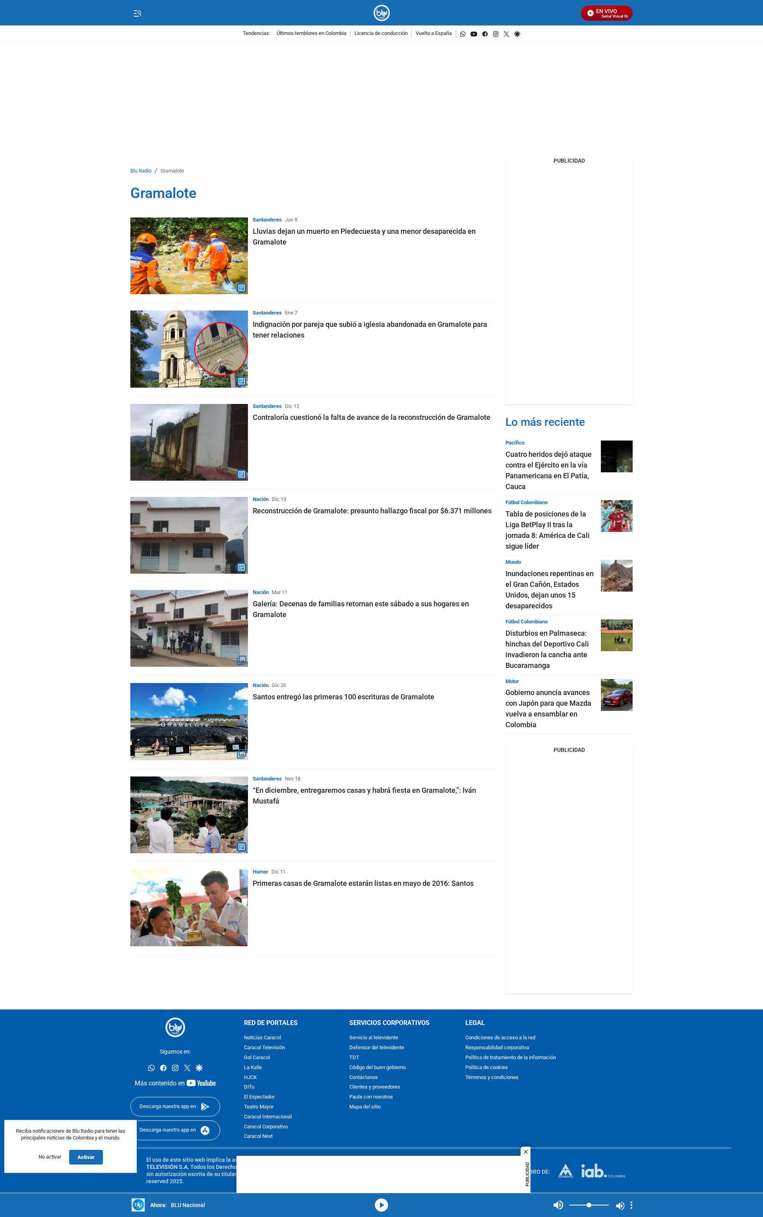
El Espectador (259, 1097)
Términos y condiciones (492, 1077)
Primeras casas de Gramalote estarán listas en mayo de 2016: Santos (363, 883)
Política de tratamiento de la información (510, 1057)
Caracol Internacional (268, 1117)
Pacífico (515, 443)
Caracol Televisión (264, 1048)
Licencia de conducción (381, 34)
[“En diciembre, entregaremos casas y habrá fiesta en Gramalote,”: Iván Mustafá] (189, 814)
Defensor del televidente (376, 1048)
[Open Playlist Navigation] (631, 1205)
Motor (512, 681)
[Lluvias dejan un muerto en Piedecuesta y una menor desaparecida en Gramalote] (189, 255)
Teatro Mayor (258, 1107)
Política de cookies (486, 1067)
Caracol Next (258, 1136)
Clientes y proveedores (374, 1087)
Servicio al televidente (373, 1038)
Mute (558, 1205)
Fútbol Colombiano (526, 502)
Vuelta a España (434, 34)
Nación (261, 499)
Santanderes (267, 220)
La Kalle (253, 1067)
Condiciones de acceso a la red (500, 1038)
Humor (260, 872)
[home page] (382, 13)
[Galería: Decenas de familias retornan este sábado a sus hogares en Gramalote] (189, 628)
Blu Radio (140, 171)
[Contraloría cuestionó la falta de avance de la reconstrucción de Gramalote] (189, 442)
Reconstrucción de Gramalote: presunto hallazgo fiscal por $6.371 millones (372, 511)
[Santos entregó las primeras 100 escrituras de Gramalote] (189, 721)
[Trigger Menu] (137, 13)
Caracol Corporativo (266, 1127)
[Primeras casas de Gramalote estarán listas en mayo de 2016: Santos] (189, 908)
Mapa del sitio (365, 1107)
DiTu (249, 1087)
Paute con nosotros (371, 1097)
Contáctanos (363, 1077)
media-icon (381, 1205)
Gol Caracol (257, 1057)
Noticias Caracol (262, 1038)
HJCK (250, 1077)
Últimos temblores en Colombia (312, 34)
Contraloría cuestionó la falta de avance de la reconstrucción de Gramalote (371, 417)
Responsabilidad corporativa (497, 1048)
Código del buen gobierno (377, 1067)
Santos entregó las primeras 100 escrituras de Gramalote (343, 697)
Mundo (513, 562)
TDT (354, 1057)
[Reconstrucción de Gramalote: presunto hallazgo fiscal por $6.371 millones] (189, 535)
